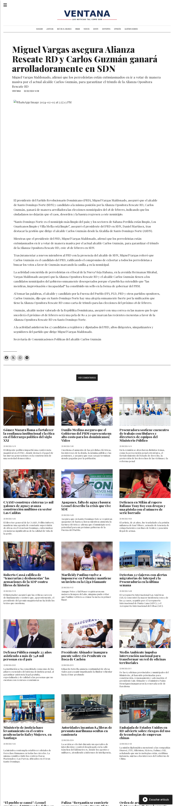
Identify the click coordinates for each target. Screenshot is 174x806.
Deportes (106, 29)
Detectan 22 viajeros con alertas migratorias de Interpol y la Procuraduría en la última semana (143, 580)
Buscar (39, 29)
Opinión (117, 29)
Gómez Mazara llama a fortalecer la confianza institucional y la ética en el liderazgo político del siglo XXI (28, 435)
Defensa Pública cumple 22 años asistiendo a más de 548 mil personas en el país (27, 655)
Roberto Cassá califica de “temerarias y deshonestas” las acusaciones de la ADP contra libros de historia (26, 580)
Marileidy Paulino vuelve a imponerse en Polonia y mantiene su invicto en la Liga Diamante (86, 578)
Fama (77, 29)
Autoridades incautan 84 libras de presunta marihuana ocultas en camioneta (86, 731)
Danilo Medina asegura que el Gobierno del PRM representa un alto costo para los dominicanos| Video (86, 435)
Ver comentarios (87, 377)
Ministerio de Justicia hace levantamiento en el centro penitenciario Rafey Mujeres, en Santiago (27, 732)
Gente (95, 29)
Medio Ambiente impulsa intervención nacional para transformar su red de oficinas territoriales (142, 657)
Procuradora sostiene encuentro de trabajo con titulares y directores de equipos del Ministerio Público (144, 435)
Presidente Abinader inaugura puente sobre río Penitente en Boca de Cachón (84, 655)
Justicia (49, 29)
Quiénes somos (131, 29)
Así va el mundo (64, 29)
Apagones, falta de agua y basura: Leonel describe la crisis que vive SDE (86, 505)
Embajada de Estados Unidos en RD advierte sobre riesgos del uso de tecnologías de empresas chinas (144, 732)
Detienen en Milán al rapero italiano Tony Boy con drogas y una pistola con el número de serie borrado (142, 507)
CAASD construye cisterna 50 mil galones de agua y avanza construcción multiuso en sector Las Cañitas (28, 507)
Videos (86, 29)
